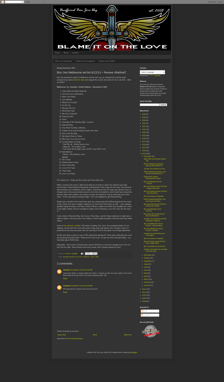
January (147, 285)
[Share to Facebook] (93, 253)
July (145, 267)
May (145, 273)
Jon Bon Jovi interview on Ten (154, 169)
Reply (65, 278)
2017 (144, 141)
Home (57, 53)
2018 (144, 138)
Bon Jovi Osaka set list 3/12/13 (154, 246)
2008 (144, 301)
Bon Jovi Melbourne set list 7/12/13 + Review (153, 229)
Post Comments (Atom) (74, 339)
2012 (144, 289)
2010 (144, 295)
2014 (144, 151)
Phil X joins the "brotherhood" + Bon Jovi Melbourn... (155, 215)
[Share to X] (91, 253)
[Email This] (86, 253)
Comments (147, 315)
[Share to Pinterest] (96, 253)
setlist (97, 257)
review (92, 257)
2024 (144, 120)
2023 (144, 123)
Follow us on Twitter (107, 61)
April (146, 276)
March (146, 279)
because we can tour (75, 257)
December (148, 156)
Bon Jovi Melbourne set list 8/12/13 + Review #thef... (153, 224)
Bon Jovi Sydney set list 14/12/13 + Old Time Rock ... (155, 192)
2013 (144, 154)
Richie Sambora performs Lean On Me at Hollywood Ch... (155, 172)
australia (65, 257)
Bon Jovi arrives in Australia (153, 238)
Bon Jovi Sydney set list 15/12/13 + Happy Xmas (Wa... (155, 187)
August (146, 264)
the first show (79, 80)
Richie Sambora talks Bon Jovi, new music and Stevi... (155, 200)
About (66, 53)
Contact (75, 53)
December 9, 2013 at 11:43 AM (81, 270)
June (146, 270)
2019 (144, 135)
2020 (144, 132)
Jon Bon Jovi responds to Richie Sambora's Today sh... (155, 220)
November (148, 255)
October (147, 258)
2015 (144, 147)
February (147, 282)
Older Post (127, 335)
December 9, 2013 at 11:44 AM (81, 286)
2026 (144, 114)
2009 (144, 298)
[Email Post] (82, 253)
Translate (157, 75)
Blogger (134, 352)
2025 (144, 117)
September (148, 261)
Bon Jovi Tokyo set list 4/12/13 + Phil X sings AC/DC (155, 242)
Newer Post (62, 335)
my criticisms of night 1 (72, 226)
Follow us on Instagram (85, 61)
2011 (144, 292)
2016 (144, 144)
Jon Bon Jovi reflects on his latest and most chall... (155, 250)
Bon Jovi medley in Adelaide (154, 196)
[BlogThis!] (88, 253)
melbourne (86, 257)
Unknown (66, 270)
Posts (145, 311)
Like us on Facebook (63, 61)
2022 (144, 126)
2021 (144, 129)
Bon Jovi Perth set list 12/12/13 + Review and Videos (155, 205)
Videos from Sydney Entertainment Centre (152, 177)
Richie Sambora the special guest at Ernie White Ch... (153, 165)
